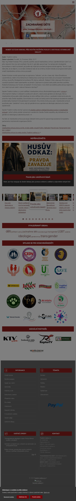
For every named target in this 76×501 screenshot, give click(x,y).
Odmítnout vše (23, 497)
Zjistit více (46, 492)
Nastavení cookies (9, 497)
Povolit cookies (36, 497)
